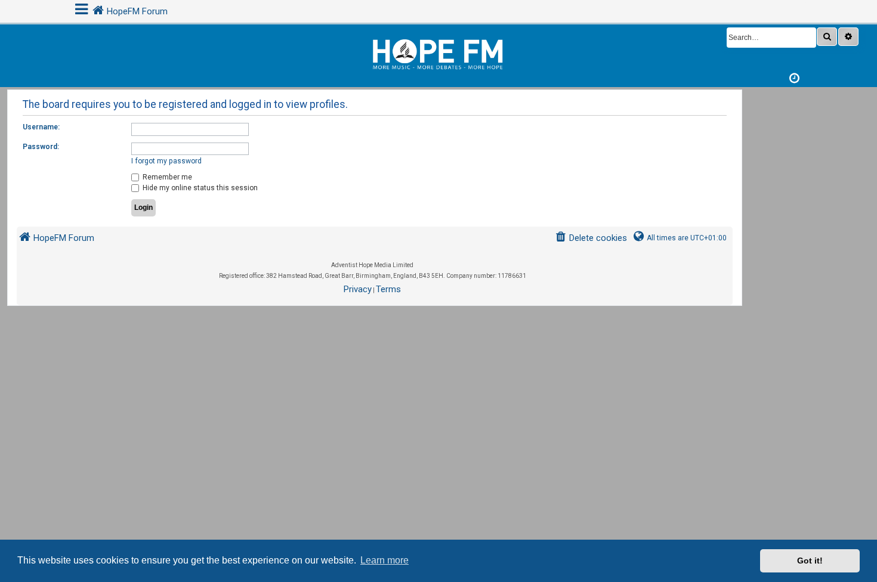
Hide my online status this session (199, 188)
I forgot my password (166, 161)
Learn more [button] (384, 560)
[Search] (827, 36)
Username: (41, 127)
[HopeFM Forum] (438, 52)
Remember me (166, 177)
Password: (41, 147)
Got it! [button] (810, 560)
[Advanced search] (848, 36)
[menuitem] (591, 238)
